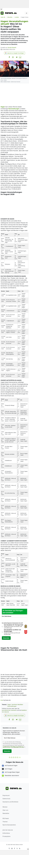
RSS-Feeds (6, 818)
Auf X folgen (8, 769)
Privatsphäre (6, 836)
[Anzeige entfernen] (28, 849)
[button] (14, 53)
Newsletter (6, 813)
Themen (5, 822)
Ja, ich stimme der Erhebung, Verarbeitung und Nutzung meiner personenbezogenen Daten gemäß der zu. (14, 744)
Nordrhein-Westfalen (17, 704)
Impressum (6, 795)
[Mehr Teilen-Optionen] (20, 57)
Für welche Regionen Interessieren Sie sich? (13, 623)
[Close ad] (1, 9)
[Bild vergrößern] (27, 62)
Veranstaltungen (11, 706)
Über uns (5, 810)
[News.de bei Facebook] (14, 848)
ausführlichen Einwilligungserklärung (13, 747)
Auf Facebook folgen (11, 765)
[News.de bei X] (17, 848)
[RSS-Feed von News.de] (19, 848)
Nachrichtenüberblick (9, 825)
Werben (5, 807)
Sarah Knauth (12, 47)
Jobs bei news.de (8, 830)
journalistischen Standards (9, 710)
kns (2, 700)
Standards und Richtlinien (10, 802)
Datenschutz (6, 798)
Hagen (9, 704)
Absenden (6, 638)
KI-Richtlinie (6, 833)
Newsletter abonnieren (12, 775)
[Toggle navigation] (26, 13)
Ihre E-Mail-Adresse (7, 616)
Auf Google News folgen (12, 772)
